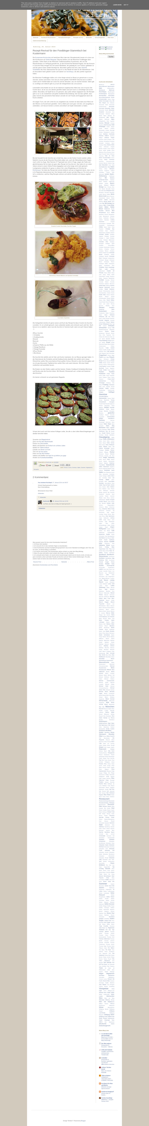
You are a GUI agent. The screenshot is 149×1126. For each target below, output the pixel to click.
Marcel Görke (110, 600)
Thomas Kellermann (104, 938)
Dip (106, 316)
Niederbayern (103, 721)
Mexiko (108, 671)
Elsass (107, 331)
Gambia (112, 388)
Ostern (112, 747)
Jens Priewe (111, 488)
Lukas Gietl (111, 583)
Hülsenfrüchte (110, 465)
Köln (106, 560)
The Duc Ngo (109, 929)
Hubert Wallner (103, 463)
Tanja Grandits (103, 926)
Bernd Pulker (110, 198)
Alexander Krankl (103, 110)
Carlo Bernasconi (104, 216)
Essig (109, 340)
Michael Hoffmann (104, 677)
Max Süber (109, 655)
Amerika (101, 123)
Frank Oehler (103, 370)
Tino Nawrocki (103, 953)
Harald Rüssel (106, 433)
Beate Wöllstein (104, 185)
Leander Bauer (107, 571)
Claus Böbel (107, 272)
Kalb (113, 530)
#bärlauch (101, 84)
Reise (109, 795)
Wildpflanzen (111, 1001)
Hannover (108, 422)
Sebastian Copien (104, 845)
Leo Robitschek (109, 573)
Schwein (101, 839)
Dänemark (107, 287)
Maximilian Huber (110, 656)
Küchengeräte (110, 565)
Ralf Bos (111, 789)
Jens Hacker (102, 486)
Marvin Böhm (110, 638)
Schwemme (102, 841)
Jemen (112, 485)
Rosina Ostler (109, 817)
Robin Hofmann (103, 812)
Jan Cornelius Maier (105, 477)
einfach (105, 325)
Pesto (109, 763)
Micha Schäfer (109, 673)
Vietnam (110, 979)
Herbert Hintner (109, 450)
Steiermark (106, 909)
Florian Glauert (106, 360)
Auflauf (112, 170)
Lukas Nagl (103, 585)
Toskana (112, 966)
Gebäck (101, 392)
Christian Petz (103, 241)
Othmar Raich (103, 751)
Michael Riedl (103, 686)
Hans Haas (107, 424)
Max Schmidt (110, 653)
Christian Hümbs (104, 234)
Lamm (101, 569)
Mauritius (106, 649)
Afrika (110, 101)
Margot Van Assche (104, 614)
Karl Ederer (102, 538)
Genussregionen (100, 37)
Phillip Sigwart (110, 776)
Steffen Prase (110, 906)
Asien (112, 167)
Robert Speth (110, 810)
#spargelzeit (111, 93)
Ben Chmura (107, 187)
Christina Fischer (109, 249)
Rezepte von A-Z (78, 37)
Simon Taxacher (107, 872)
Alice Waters (110, 117)
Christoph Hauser (103, 256)
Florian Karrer (106, 362)
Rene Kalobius (110, 796)
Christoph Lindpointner (108, 258)
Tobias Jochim (106, 957)
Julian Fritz (103, 523)
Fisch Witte (106, 357)
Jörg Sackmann (109, 516)
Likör (107, 574)
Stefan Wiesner (103, 902)
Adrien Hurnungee (104, 101)
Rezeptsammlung (103, 802)
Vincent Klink (106, 981)
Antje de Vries (109, 155)
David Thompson (110, 302)
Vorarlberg (111, 986)
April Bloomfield (103, 165)
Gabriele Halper (104, 388)
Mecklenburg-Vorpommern (106, 660)
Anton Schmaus (109, 159)
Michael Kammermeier (106, 680)
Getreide (112, 407)
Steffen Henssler (109, 904)
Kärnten (106, 541)
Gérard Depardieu (104, 405)
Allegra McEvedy (104, 119)
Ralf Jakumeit (110, 791)
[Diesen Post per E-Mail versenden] (61, 465)
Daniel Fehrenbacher (104, 291)
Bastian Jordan (103, 183)
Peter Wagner (104, 769)
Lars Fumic (109, 569)
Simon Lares (106, 870)
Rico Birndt (107, 808)
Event (69, 467)
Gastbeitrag (102, 390)
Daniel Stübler (110, 298)
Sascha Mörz (110, 830)
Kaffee (100, 530)
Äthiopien (112, 168)
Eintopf (109, 327)
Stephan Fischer (109, 911)
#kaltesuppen (110, 88)
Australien (101, 172)
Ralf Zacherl (102, 793)
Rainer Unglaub (110, 787)
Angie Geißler (107, 150)
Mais (106, 589)
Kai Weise (107, 530)
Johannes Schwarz (104, 510)
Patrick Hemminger (109, 756)
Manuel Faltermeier (104, 593)
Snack (104, 881)
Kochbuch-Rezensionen (48, 37)
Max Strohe (102, 655)
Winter (101, 1007)
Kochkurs (102, 558)
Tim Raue (108, 949)
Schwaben (101, 837)
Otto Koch (111, 751)
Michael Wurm (103, 691)
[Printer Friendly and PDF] (35, 463)
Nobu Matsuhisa (104, 727)
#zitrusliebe (111, 95)
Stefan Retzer (110, 896)
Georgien (111, 402)
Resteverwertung (103, 801)
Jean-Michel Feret (109, 483)
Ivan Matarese (107, 472)
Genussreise (103, 398)
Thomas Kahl (110, 937)
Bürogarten (111, 214)
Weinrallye (101, 1000)
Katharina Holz (109, 543)
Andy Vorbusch (104, 146)
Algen (104, 115)
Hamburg (102, 420)
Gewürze (101, 409)
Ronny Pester (103, 815)
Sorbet (106, 885)
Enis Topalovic (107, 335)
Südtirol (112, 918)
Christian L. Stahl (104, 238)
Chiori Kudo (107, 227)
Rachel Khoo (103, 783)
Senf (100, 861)
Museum (106, 708)
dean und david (104, 303)
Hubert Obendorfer (109, 461)
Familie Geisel (110, 349)
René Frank (102, 796)
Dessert (101, 307)
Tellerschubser (44, 447)
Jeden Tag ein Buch (104, 485)
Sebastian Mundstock (108, 854)
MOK (107, 702)
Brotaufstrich (102, 212)
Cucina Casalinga (106, 1098)
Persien (101, 763)
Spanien (101, 887)
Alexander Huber (109, 108)
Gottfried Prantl (103, 414)
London (112, 578)
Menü (112, 668)
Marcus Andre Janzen (104, 611)
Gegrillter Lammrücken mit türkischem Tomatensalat (107, 1053)
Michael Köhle (103, 682)
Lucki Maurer (103, 580)
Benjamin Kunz (110, 190)
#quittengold (111, 91)
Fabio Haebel (110, 348)
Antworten (41, 493)
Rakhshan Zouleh (104, 789)
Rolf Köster (102, 813)
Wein (101, 998)
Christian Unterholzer (104, 247)
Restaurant (104, 799)
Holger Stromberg (108, 457)
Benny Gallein (106, 194)
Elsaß (112, 331)
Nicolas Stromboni (106, 719)
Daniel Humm (110, 292)
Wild (105, 1001)
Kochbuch (102, 554)
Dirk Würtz (111, 316)
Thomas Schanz (109, 940)
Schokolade (102, 835)
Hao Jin (108, 431)
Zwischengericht (104, 1025)
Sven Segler (107, 922)
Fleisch (111, 357)
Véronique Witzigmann (106, 977)
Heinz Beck (102, 444)
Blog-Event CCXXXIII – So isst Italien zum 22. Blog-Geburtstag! (107, 1038)
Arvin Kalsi (111, 165)
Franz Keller (102, 375)
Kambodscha (111, 532)
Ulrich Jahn (110, 969)
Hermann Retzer (104, 454)
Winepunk (111, 1005)
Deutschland (103, 311)
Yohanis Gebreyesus (108, 1018)
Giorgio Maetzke (103, 411)
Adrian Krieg (111, 99)
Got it (126, 5)
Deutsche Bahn (106, 309)
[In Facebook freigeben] (67, 465)
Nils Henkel (111, 725)
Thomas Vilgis (102, 946)
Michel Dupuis (102, 695)
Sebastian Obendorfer (106, 856)
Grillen (101, 418)
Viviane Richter (103, 986)
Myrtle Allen (111, 708)
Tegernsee (111, 928)
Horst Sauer (102, 459)
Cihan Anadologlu (109, 267)
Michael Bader (103, 675)
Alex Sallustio (110, 102)
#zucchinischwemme (104, 97)
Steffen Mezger (103, 906)
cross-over (102, 285)
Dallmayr (108, 285)
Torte (108, 966)
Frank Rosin (111, 370)
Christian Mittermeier (108, 240)
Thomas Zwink (110, 946)
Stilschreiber (44, 443)
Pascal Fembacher (104, 754)
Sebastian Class (110, 843)
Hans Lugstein (110, 427)
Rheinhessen (102, 804)
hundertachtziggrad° (107, 1091)
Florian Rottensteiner (108, 364)
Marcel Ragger (104, 602)
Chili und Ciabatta (106, 1050)
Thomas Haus (103, 935)
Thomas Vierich (110, 944)
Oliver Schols (107, 741)
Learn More (117, 5)
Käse (100, 543)
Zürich (112, 1023)
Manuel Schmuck (109, 594)
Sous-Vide (111, 885)
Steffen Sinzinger (104, 907)
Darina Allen (102, 300)
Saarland (107, 823)
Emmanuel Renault (104, 333)
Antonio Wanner (103, 163)
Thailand (101, 929)
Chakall (112, 221)
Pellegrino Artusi (109, 762)
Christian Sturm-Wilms (106, 245)
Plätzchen (101, 780)
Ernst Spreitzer (106, 338)
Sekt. (113, 859)
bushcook (46, 501)
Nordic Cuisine (110, 728)
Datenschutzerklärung (39, 41)
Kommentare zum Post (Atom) (49, 565)
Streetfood (111, 916)
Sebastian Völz (107, 859)
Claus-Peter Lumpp (104, 276)
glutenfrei (111, 413)
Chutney (101, 267)
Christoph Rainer (109, 261)
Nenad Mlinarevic (104, 714)
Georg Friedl (111, 398)
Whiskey (107, 1000)
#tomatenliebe (102, 95)
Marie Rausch (103, 618)
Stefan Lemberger (104, 893)
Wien (100, 1001)
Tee (106, 927)
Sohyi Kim (111, 881)
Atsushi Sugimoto (104, 170)
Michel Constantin (109, 693)
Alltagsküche (102, 121)
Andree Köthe (110, 144)
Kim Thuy (109, 549)
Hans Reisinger (103, 429)
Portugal (112, 780)
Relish (112, 794)
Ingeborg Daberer (107, 468)
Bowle (112, 208)
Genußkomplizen (103, 396)
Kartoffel (111, 541)
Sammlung (107, 826)
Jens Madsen (102, 488)
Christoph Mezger (104, 260)
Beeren (112, 185)
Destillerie (111, 307)
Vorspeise (36, 469)
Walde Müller (110, 992)
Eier (100, 325)
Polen (107, 780)
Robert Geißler (103, 810)
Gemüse (74, 467)
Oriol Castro (107, 747)
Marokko (112, 625)
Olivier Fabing (102, 745)
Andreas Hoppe (109, 137)
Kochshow (108, 558)
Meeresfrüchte (104, 662)
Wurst (110, 1016)
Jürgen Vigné (103, 527)
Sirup (107, 877)
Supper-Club (107, 920)
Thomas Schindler (104, 942)
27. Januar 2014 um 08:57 (60, 482)
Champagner (102, 223)
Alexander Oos (110, 112)
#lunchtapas (102, 92)
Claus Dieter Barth (108, 274)
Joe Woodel (102, 503)
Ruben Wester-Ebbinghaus (106, 819)
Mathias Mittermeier (104, 640)
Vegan (101, 973)
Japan (107, 479)
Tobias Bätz (108, 955)
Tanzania (112, 926)
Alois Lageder (110, 121)
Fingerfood (103, 355)
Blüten (106, 207)
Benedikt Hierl (102, 190)
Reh (107, 793)
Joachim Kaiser (103, 496)
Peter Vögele (110, 767)
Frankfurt (111, 372)
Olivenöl (108, 739)
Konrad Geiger (104, 562)
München (109, 706)
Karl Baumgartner (109, 536)
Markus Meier (110, 624)
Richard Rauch (107, 806)
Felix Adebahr (110, 351)
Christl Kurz (106, 252)
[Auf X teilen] (65, 465)
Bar (106, 178)
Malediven (101, 591)
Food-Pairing (102, 366)
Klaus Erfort (106, 550)
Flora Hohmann (104, 359)
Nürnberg (107, 732)
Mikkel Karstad (109, 699)
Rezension (111, 801)
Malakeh (112, 589)
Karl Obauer (108, 538)
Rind (112, 808)
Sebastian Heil (109, 850)
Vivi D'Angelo (110, 984)
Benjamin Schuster (104, 192)
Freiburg (108, 382)
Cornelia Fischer (109, 280)
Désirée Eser (110, 305)
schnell (112, 834)
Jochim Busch (103, 501)
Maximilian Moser (106, 658)
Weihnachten (110, 996)
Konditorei (111, 560)
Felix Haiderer (102, 353)
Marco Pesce (110, 609)
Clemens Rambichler (108, 278)
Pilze (112, 778)
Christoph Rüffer (103, 263)
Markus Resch (103, 625)
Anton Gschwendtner (105, 157)
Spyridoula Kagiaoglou (105, 889)
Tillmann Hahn (103, 948)
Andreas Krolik (103, 139)
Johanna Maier (103, 507)
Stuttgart (101, 918)
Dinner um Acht (45, 449)
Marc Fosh (107, 598)
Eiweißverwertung (103, 329)
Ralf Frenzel (102, 791)
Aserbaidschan (103, 167)
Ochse (104, 736)
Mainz (100, 589)
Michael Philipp (109, 684)
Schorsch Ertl (110, 835)
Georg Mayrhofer (104, 400)
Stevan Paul (110, 913)
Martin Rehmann (110, 633)
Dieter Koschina (110, 313)
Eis (113, 327)
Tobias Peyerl (107, 959)
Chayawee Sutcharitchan (106, 225)
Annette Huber (106, 154)
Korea (112, 562)
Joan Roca (107, 497)
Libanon (101, 574)
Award (108, 172)
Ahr (113, 101)
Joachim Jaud (110, 494)
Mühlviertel (111, 704)
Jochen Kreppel (110, 499)
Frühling (105, 384)
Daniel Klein (102, 294)
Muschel (101, 708)
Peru (105, 763)
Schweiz (111, 839)
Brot (113, 210)
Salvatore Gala (109, 824)
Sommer (83, 467)
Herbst (112, 452)
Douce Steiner (110, 322)
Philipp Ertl (107, 773)
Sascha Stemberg (104, 832)
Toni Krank (104, 964)
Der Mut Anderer (44, 453)
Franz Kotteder (110, 375)
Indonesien (106, 466)
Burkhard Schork (103, 214)
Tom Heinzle (107, 962)
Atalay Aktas (103, 168)
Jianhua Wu (106, 492)
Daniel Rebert (103, 296)
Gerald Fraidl (102, 403)
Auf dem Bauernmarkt (46, 441)
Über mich (111, 37)
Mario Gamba (104, 620)
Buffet (112, 212)
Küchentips (102, 567)
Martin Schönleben (104, 635)
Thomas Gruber (109, 933)
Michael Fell (111, 675)
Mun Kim (101, 706)
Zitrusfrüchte (102, 1024)
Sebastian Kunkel (103, 852)
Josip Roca (106, 519)
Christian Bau (109, 229)
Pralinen (101, 782)
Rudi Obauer (103, 821)
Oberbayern (102, 734)
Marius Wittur (110, 622)
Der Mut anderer (106, 1043)
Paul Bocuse (110, 758)
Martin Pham (102, 633)
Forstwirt (108, 366)
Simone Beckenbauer (105, 876)
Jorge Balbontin (104, 518)
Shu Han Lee (110, 865)
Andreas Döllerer (104, 135)
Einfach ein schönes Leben (57, 445)
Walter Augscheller (104, 994)
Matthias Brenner (104, 644)
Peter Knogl (106, 765)
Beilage (101, 187)
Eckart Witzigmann (104, 324)
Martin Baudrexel (104, 627)
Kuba (113, 563)
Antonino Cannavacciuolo (106, 161)
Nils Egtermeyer (103, 725)
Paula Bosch (107, 760)
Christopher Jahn (109, 265)
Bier (103, 203)
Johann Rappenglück (106, 505)
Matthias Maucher (104, 647)
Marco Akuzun (110, 605)
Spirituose (111, 887)
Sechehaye (70, 71)
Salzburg (101, 826)
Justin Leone (110, 528)
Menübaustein (102, 669)
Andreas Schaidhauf (104, 141)
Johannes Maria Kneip (108, 508)
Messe (109, 669)
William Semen (103, 1003)
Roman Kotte (110, 813)
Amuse (66, 467)
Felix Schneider (110, 353)
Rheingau (111, 802)
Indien (100, 466)
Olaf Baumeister (104, 738)
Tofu (113, 959)
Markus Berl (102, 624)
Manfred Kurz (110, 591)
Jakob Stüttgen (103, 476)
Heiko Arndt (102, 441)
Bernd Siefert (103, 199)
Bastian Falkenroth (109, 181)
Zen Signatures (109, 1022)
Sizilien (107, 879)
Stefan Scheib (103, 898)
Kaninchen (102, 534)
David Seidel (102, 302)
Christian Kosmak (109, 236)
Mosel (106, 704)
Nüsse (112, 732)
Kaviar (112, 545)
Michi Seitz (109, 695)
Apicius (110, 163)
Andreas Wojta (103, 144)
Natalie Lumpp (103, 710)
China (101, 227)
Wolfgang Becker (103, 1009)
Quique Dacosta (109, 782)
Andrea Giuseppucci (104, 132)
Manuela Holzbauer (104, 596)
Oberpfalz (111, 734)
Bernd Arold (102, 196)
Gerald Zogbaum (110, 403)
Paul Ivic (101, 760)
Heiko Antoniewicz (108, 439)
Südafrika (106, 918)
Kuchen (101, 565)
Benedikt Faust (110, 188)
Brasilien (101, 210)
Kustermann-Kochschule (43, 57)
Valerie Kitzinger (109, 971)
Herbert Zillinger (103, 452)
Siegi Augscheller (104, 867)
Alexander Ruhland (104, 113)
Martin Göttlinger (109, 629)
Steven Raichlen (104, 915)
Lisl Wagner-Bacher (104, 578)
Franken (101, 372)
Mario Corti (111, 618)
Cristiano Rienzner (109, 283)
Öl (113, 736)
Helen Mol (111, 446)
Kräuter (107, 564)
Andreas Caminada (108, 134)
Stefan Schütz (110, 900)
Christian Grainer (110, 232)
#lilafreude (111, 90)
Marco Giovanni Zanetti (105, 607)
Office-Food (109, 736)
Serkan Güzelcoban (108, 861)
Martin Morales (110, 631)
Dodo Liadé (102, 318)
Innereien (107, 470)
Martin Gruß (102, 631)
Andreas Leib (110, 139)
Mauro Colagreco (107, 651)
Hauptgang (104, 437)
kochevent (111, 556)
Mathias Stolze (109, 642)
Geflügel (111, 392)
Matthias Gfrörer (109, 645)
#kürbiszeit (102, 90)
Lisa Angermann (109, 576)
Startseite (35, 37)
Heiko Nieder (102, 442)
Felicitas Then (102, 351)
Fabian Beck (107, 344)
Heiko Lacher (110, 441)
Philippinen (102, 776)
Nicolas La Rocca (108, 717)
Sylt (100, 924)
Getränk (106, 407)
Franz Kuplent (103, 377)
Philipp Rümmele (109, 774)
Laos (104, 569)
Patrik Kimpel (102, 758)
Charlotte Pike (110, 223)
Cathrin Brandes (104, 219)
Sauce (112, 832)
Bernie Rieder (107, 201)
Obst (100, 736)
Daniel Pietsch (110, 294)
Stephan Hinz (102, 913)
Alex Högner (102, 102)
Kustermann (111, 567)
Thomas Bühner (104, 931)
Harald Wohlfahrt (109, 435)
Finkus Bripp (111, 355)
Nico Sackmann (107, 716)
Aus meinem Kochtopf (45, 482)
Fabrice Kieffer (103, 349)
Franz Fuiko (110, 373)
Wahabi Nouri (102, 992)
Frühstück (111, 384)
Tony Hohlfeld (102, 966)
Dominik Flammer (110, 318)
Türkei (101, 968)
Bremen (108, 210)
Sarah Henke (106, 828)
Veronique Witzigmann (106, 975)
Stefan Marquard (51, 59)
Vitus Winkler (102, 984)
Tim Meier (101, 949)
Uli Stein (108, 968)
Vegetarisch (89, 467)
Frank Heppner (110, 368)
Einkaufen (89, 37)
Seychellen (102, 863)
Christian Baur (103, 230)
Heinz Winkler (103, 446)
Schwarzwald (111, 837)
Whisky (112, 1000)
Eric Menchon (106, 336)
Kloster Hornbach (109, 552)
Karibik (108, 534)
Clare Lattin (103, 269)
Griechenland (110, 416)
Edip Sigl (112, 324)
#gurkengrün (111, 86)
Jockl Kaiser (111, 501)
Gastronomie (111, 390)
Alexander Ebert (103, 104)
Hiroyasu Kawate (103, 455)
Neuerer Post (37, 562)
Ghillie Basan (110, 409)
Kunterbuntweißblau (46, 457)
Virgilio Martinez (109, 982)
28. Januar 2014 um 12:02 (60, 501)
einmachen (103, 327)
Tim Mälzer (111, 948)
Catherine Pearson (109, 218)
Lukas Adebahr (103, 583)
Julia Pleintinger (109, 521)
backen (107, 174)
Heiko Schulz (110, 442)
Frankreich (102, 373)
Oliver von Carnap (108, 743)
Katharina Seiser (104, 545)
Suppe (101, 920)
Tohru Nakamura (104, 960)
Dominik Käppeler (104, 320)
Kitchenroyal (37, 170)
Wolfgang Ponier (103, 1016)
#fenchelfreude (103, 86)
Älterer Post (90, 562)
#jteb (100, 88)
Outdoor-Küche (103, 752)
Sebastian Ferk (103, 848)
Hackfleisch (111, 418)
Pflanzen (109, 771)
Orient (101, 747)
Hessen (112, 454)
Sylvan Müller (106, 924)
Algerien (110, 115)
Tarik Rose (102, 927)
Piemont (108, 778)
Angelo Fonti (106, 148)
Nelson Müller (109, 712)
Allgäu (112, 119)
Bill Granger (108, 203)
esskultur (104, 1058)
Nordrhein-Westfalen (105, 730)
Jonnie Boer (111, 514)
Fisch (101, 357)
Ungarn (101, 971)
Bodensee (107, 208)
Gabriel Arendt (110, 386)
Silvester (107, 868)
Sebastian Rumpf (103, 857)
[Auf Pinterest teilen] (69, 465)
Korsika (101, 563)
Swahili (112, 922)
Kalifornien (101, 532)
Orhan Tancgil (110, 745)
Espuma (104, 340)
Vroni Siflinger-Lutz (109, 990)
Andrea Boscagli (109, 130)
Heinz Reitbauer (110, 444)
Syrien (112, 924)
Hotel (108, 459)
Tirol (110, 953)
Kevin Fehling (104, 547)
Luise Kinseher (109, 582)
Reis (105, 795)
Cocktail (101, 280)
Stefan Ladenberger (108, 891)
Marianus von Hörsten (108, 616)
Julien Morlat (110, 525)
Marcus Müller (110, 613)
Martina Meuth (106, 636)
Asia (109, 167)
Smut (100, 881)
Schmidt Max (103, 834)
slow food (111, 879)
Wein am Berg (109, 998)
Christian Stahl (109, 243)
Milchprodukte (103, 700)
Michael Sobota (110, 689)
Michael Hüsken (109, 678)
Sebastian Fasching (109, 846)
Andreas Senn (109, 143)
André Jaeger (110, 126)
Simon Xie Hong (109, 874)
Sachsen (112, 823)
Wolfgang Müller (109, 1014)
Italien (78, 467)
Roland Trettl (110, 812)
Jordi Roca (102, 516)
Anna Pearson (107, 152)
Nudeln (101, 732)
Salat (101, 825)
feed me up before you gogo (57, 455)
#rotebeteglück (103, 93)
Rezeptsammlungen (64, 37)
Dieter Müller (103, 315)
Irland (112, 470)
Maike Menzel (110, 587)
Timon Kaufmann (109, 951)
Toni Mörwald (111, 964)
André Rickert (103, 128)
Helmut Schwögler (104, 448)
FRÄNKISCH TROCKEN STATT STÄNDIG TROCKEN (107, 1079)
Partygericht (111, 752)
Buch (108, 212)
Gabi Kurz (102, 386)
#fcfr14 (112, 84)
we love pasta (43, 451)
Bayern (112, 183)
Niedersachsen (103, 723)
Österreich (102, 749)
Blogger (83, 1121)
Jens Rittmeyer (103, 490)
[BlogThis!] (63, 465)
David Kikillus (110, 300)
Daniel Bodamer (109, 289)
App (113, 163)
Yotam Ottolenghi (104, 1020)
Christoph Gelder (109, 254)
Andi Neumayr (107, 124)
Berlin (112, 194)
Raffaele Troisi (106, 785)
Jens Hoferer (110, 486)
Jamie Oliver (110, 476)
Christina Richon (103, 251)
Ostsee (112, 749)
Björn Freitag (107, 205)
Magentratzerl (45, 439)
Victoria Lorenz (103, 979)
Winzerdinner (111, 1007)
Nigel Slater (111, 723)
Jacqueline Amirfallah (108, 474)
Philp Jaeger (102, 778)
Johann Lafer (110, 503)
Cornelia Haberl (103, 281)
